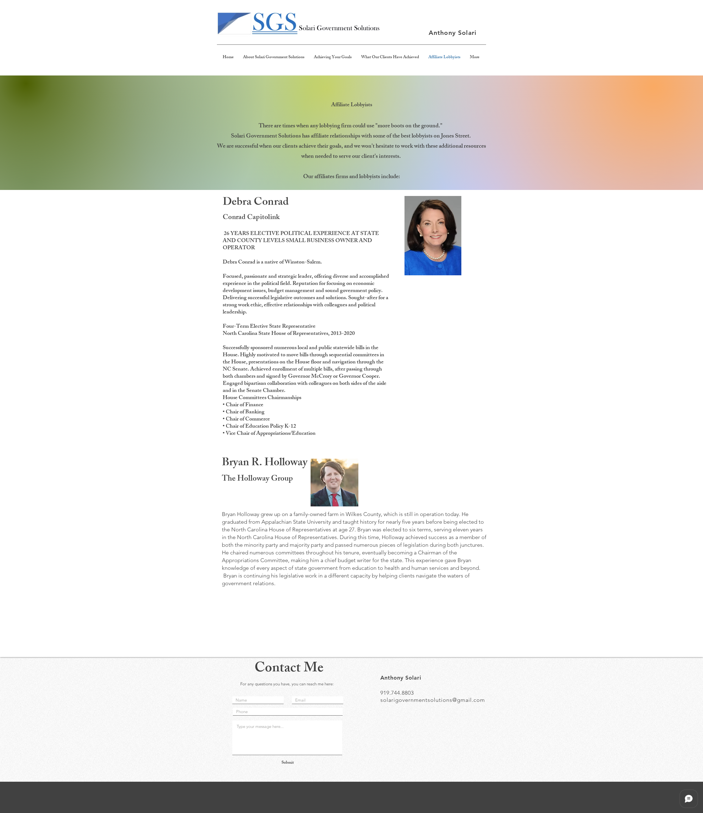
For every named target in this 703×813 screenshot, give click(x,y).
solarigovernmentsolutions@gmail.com (432, 700)
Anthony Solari (452, 33)
